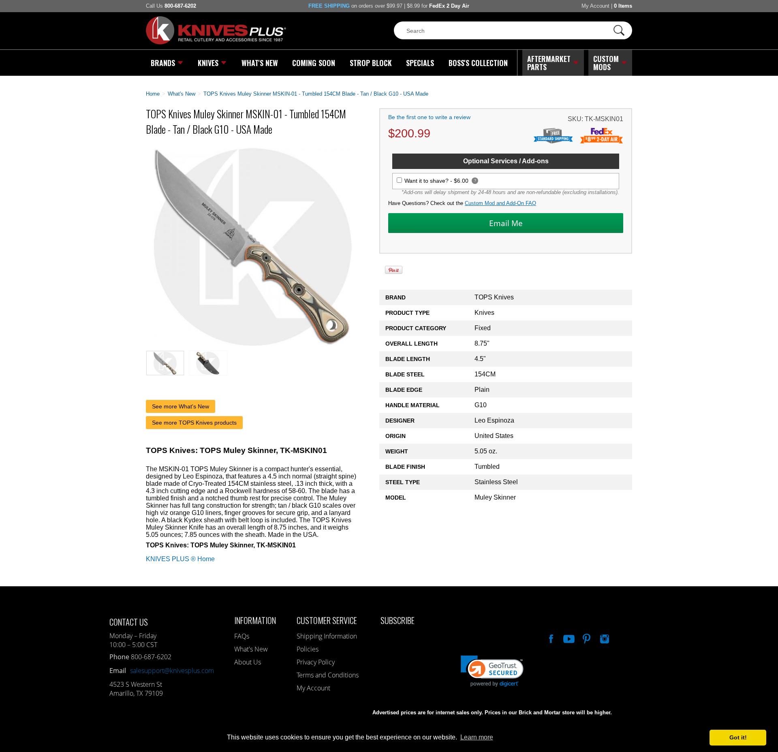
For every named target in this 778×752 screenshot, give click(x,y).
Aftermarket (549, 62)
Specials (420, 63)
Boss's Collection (478, 63)
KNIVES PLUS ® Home (180, 558)
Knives (208, 63)
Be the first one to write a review (429, 117)
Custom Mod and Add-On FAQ (500, 203)
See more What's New (180, 406)
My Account (595, 6)
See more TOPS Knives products (194, 422)
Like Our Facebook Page (550, 638)
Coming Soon (313, 63)
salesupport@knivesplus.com (172, 670)
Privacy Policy (316, 662)
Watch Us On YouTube (568, 638)
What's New (260, 63)
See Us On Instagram (604, 638)
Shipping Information (327, 636)
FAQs (241, 636)
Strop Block (371, 63)
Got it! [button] (738, 737)
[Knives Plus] (216, 42)
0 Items (623, 6)
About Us (247, 662)
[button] (492, 671)
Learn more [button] (476, 737)
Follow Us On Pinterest (586, 638)
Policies (307, 649)
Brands (163, 63)
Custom (606, 62)
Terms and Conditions (328, 675)
